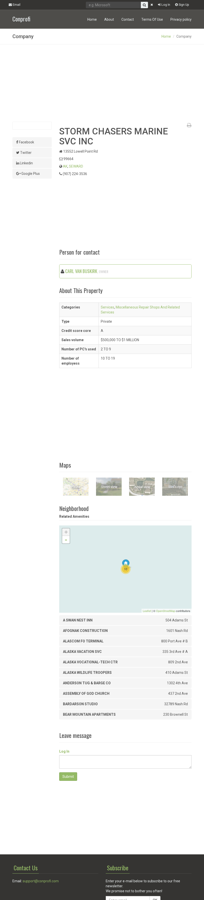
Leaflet (147, 611)
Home (92, 19)
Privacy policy (181, 19)
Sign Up (183, 4)
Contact (127, 19)
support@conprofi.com (41, 881)
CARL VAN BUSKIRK (81, 271)
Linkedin (26, 163)
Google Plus (30, 174)
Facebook (26, 142)
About (109, 19)
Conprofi (21, 18)
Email (16, 4)
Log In (165, 4)
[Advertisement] (102, 83)
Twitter (25, 153)
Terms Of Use (152, 19)
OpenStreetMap (165, 611)
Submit (68, 777)
